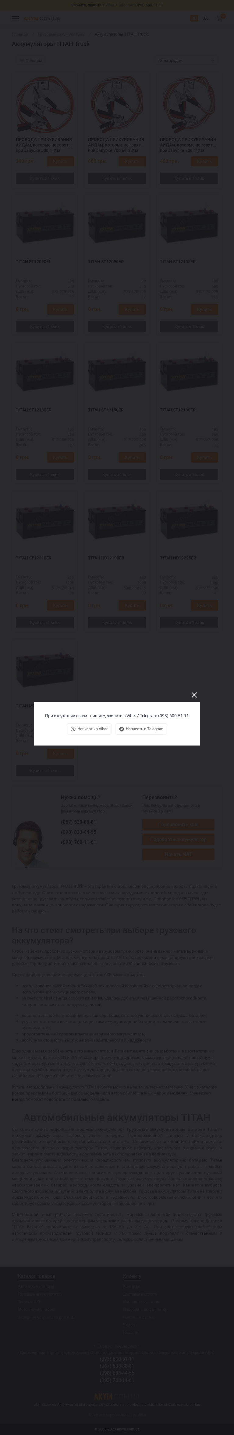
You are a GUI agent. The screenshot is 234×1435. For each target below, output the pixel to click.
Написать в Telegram (144, 729)
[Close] (194, 694)
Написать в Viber (92, 729)
